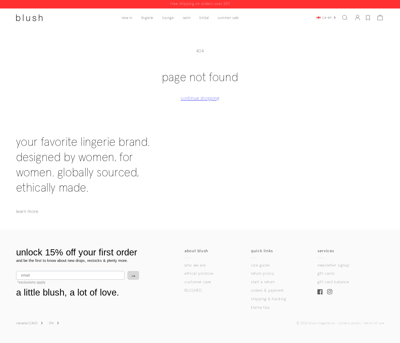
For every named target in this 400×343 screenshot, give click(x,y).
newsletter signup (333, 265)
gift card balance (333, 282)
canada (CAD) (27, 323)
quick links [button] (262, 250)
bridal (204, 18)
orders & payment (267, 291)
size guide (260, 265)
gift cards (326, 274)
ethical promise (198, 274)
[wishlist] (368, 17)
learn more (27, 211)
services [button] (325, 250)
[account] (357, 17)
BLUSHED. (193, 291)
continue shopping (200, 98)
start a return (263, 282)
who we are (195, 265)
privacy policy (350, 323)
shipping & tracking (268, 299)
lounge (168, 18)
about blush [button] (196, 250)
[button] (345, 17)
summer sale (228, 18)
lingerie (147, 18)
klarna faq (260, 308)
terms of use (374, 323)
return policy (262, 274)
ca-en (327, 18)
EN (51, 323)
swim (187, 18)
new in (127, 18)
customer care (197, 282)
